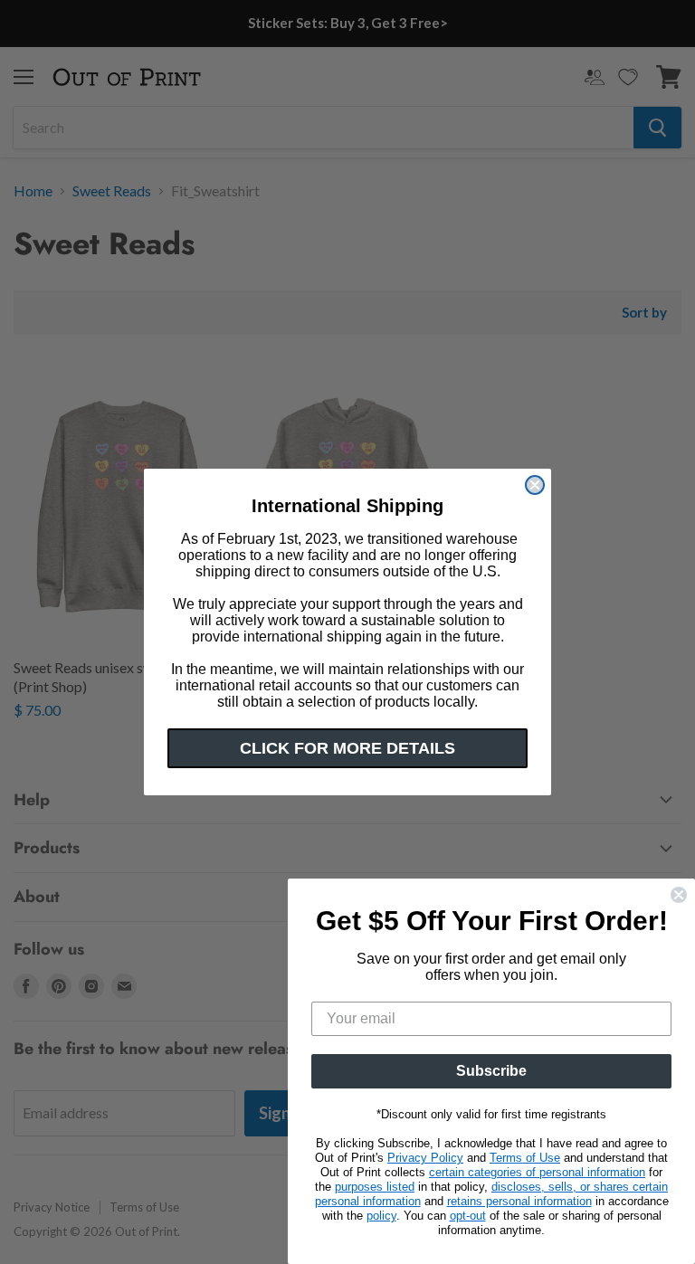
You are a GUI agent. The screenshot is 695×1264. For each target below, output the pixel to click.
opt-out (468, 1215)
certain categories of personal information (537, 1172)
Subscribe (491, 1071)
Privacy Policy (425, 1157)
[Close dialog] (535, 485)
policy (381, 1215)
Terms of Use (525, 1157)
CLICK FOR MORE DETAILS (347, 748)
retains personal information (519, 1201)
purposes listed (374, 1186)
